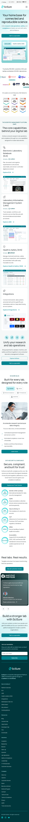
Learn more (14, 451)
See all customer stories (14, 569)
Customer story (10, 79)
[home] (6, 7)
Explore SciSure (14, 358)
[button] (26, 7)
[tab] (7, 43)
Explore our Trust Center (14, 485)
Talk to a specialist (14, 36)
